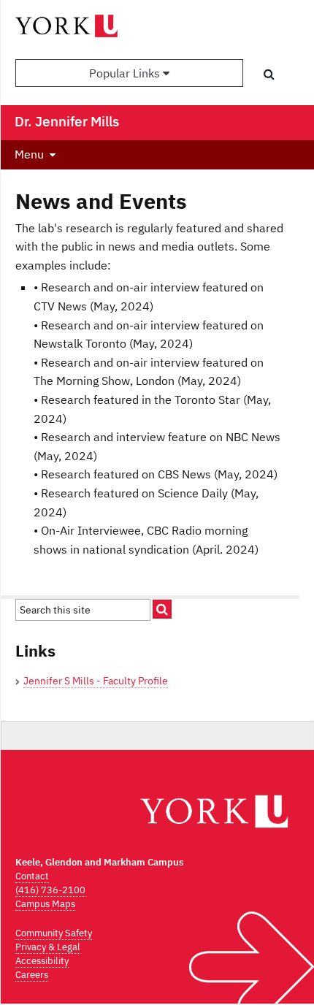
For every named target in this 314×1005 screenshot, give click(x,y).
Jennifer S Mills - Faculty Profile (95, 680)
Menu (29, 154)
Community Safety (53, 933)
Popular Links (126, 73)
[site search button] (162, 609)
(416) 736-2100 (50, 890)
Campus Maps (45, 904)
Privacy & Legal (47, 947)
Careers (31, 974)
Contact (32, 876)
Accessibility (42, 961)
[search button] (269, 73)
